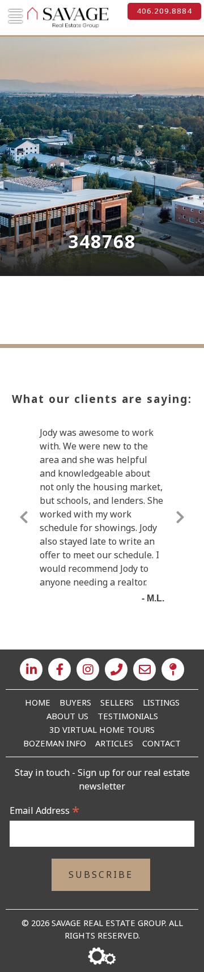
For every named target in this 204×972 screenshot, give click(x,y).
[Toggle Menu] (14, 16)
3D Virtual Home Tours (102, 729)
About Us (67, 715)
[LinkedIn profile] (31, 669)
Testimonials (127, 715)
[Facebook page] (59, 669)
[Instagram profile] (87, 669)
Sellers (117, 702)
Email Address (44, 810)
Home (37, 702)
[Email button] (144, 669)
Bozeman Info (54, 743)
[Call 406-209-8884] (116, 669)
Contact (161, 743)
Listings (161, 702)
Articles (114, 743)
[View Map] (173, 669)
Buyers (75, 702)
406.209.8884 (164, 11)
